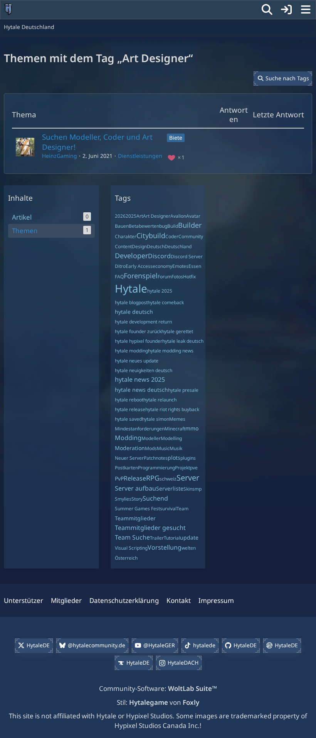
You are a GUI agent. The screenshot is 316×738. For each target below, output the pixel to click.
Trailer (157, 538)
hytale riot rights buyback (172, 409)
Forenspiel (141, 275)
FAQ (119, 276)
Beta (134, 226)
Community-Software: (158, 688)
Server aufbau (135, 488)
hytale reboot (129, 399)
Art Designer (156, 216)
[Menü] (305, 9)
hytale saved (128, 419)
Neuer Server (129, 458)
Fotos (177, 276)
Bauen (122, 226)
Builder (190, 225)
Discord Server (187, 256)
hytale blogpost (131, 302)
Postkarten (126, 467)
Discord (159, 256)
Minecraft (175, 428)
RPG (153, 477)
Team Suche (132, 537)
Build (172, 226)
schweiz (168, 479)
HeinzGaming (59, 155)
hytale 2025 (159, 291)
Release (135, 478)
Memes (177, 419)
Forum (164, 276)
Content (123, 246)
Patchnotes (156, 458)
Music (163, 448)
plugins (188, 458)
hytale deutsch (134, 311)
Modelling (171, 438)
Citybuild (150, 235)
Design (139, 246)
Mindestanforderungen (140, 428)
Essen (194, 266)
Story (137, 499)
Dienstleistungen (140, 155)
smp (197, 489)
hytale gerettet (177, 331)
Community (190, 236)
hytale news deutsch (141, 389)
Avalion (178, 216)
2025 (131, 216)
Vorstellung (165, 547)
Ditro (120, 266)
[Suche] (267, 9)
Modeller (151, 438)
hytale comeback (166, 302)
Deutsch (156, 246)
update (189, 537)
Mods (151, 448)
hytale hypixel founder (138, 341)
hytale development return (143, 321)
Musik (176, 448)
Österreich (126, 558)
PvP (119, 478)
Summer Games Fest (137, 508)
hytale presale (183, 390)
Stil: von (158, 702)
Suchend (155, 498)
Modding (128, 437)
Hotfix (189, 276)
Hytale (131, 288)
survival (168, 508)
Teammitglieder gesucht (150, 527)
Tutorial (172, 538)
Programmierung (156, 467)
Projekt (182, 467)
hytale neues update (136, 360)
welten (189, 548)
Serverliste (169, 488)
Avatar (193, 216)
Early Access (139, 266)
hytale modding (131, 350)
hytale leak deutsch (182, 341)
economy (162, 266)
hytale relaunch (159, 399)
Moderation (130, 448)
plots (174, 457)
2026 (120, 216)
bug (163, 226)
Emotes (180, 266)
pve (194, 467)
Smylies (123, 499)
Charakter (125, 236)
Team (182, 508)
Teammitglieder (135, 518)
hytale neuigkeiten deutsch (143, 370)
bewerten (149, 226)
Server (187, 477)
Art (139, 216)
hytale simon (155, 419)
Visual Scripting (131, 548)
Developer (131, 255)
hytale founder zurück (138, 331)
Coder (171, 236)
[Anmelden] (286, 9)
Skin (187, 489)
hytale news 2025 (140, 379)
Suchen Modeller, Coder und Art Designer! (97, 142)
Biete (175, 137)
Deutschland (178, 246)
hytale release (130, 409)
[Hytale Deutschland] (8, 9)
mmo (191, 428)
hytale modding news (170, 350)
